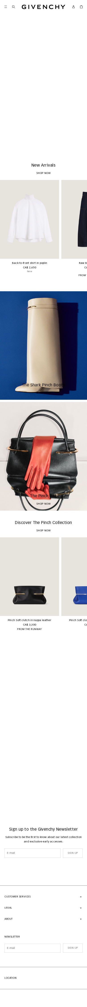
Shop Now (43, 146)
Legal (8, 908)
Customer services (17, 896)
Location (10, 978)
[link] (81, 7)
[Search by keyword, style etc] (13, 7)
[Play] (6, 146)
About (8, 919)
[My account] (73, 6)
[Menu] (6, 7)
